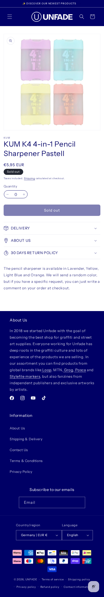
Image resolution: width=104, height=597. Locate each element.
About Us (17, 428)
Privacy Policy (21, 471)
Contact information (78, 587)
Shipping (29, 178)
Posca (80, 370)
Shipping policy (79, 579)
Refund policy (49, 587)
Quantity (10, 186)
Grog (68, 370)
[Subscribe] (79, 502)
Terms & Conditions (26, 461)
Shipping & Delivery (26, 439)
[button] (9, 16)
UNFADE (31, 579)
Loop (46, 370)
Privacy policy (26, 587)
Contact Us (19, 450)
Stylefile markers (25, 376)
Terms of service (53, 579)
